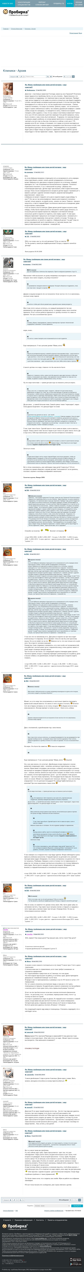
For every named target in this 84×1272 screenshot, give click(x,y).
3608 (12, 169)
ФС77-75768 (73, 1235)
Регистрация (74, 33)
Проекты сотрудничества (57, 1220)
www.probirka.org (41, 1238)
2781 (12, 1082)
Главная (6, 29)
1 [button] (67, 77)
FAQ (16, 1210)
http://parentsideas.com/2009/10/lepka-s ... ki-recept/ (44, 416)
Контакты (40, 1220)
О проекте (7, 1220)
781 (12, 496)
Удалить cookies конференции (53, 1210)
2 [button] (70, 77)
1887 (12, 272)
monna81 (6, 1101)
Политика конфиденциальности (13, 1255)
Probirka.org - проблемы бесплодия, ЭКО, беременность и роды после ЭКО (27, 1269)
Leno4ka (5, 930)
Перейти (30, 1206)
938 (12, 958)
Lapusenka (6, 1079)
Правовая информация (23, 1220)
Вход (80, 33)
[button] (64, 76)
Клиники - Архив (30, 29)
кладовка (6, 166)
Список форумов (16, 29)
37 (11, 99)
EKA (4, 493)
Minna (5, 955)
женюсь (5, 269)
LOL (4, 236)
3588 (12, 239)
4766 (12, 933)
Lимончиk (6, 1037)
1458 (12, 1040)
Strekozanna (7, 96)
